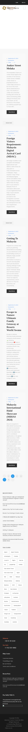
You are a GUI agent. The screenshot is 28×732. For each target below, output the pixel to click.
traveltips (6, 622)
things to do (7, 613)
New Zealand (13, 589)
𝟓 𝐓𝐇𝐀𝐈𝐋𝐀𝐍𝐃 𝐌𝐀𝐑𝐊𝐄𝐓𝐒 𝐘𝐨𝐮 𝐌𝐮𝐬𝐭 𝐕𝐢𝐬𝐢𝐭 (13, 517)
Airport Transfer (15, 552)
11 (8, 479)
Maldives (18, 581)
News (5, 589)
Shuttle (6, 601)
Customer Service (8, 658)
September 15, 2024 (13, 58)
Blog (10, 62)
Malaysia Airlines (8, 581)
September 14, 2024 (13, 131)
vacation (15, 622)
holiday (20, 564)
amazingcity (7, 556)
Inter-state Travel (8, 572)
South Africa (7, 605)
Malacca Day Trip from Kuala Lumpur (13, 509)
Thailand (13, 609)
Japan (18, 572)
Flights (13, 560)
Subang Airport (17, 605)
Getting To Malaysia (8, 530)
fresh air (21, 560)
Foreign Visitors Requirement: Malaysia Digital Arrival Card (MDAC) (14, 147)
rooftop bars (16, 593)
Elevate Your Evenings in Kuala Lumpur (13, 513)
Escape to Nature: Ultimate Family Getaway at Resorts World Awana (14, 321)
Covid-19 (6, 560)
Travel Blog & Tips (8, 661)
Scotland (16, 597)
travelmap (13, 618)
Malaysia (18, 576)
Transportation (17, 613)
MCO (13, 585)
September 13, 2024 (13, 305)
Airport (5, 552)
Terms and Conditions (9, 666)
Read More (12, 112)
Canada (16, 556)
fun (5, 564)
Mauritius (6, 585)
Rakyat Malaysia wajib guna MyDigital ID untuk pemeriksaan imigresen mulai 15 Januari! (13, 498)
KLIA (5, 576)
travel (5, 618)
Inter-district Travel (9, 568)
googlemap (12, 564)
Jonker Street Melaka (8, 521)
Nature (20, 585)
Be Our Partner (7, 664)
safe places (7, 597)
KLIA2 (11, 576)
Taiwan (6, 609)
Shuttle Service (15, 601)
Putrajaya (6, 593)
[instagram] (5, 2)
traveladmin (11, 60)
